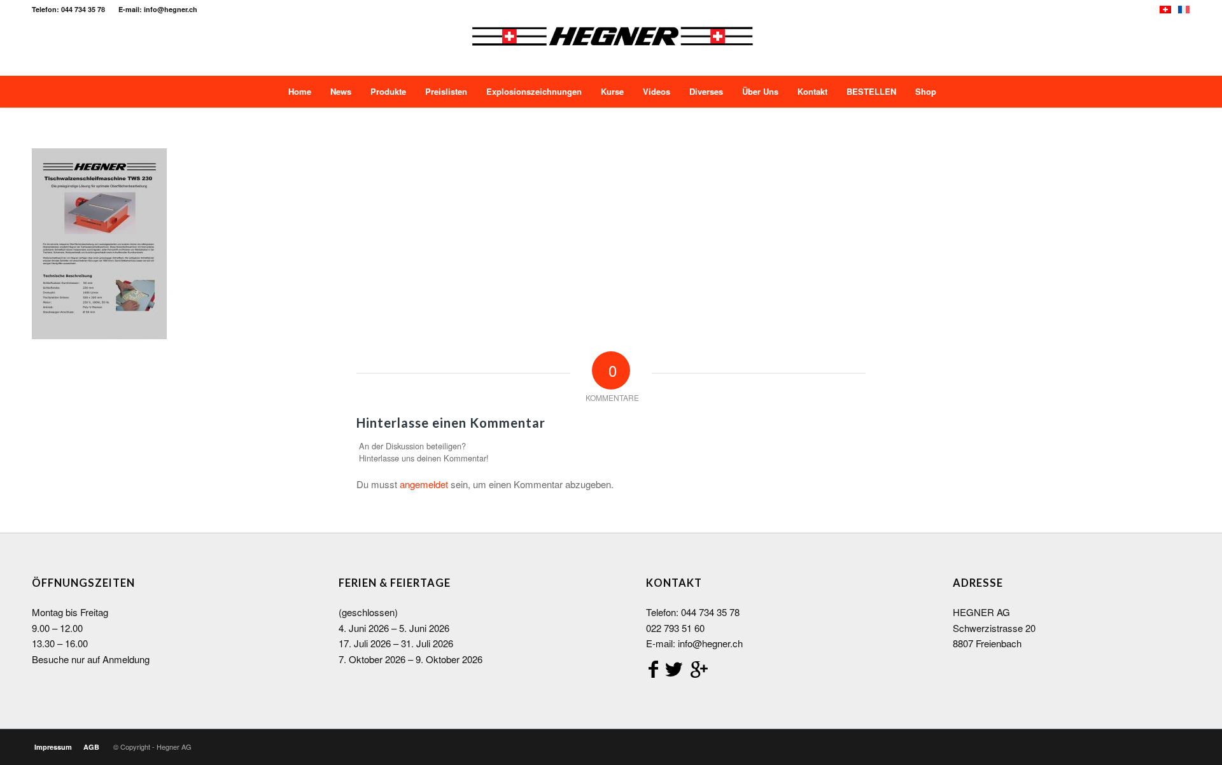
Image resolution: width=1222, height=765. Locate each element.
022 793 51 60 (675, 628)
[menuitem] (298, 92)
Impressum (53, 747)
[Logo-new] (612, 47)
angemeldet (424, 484)
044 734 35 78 (710, 612)
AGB (91, 747)
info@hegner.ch (710, 643)
